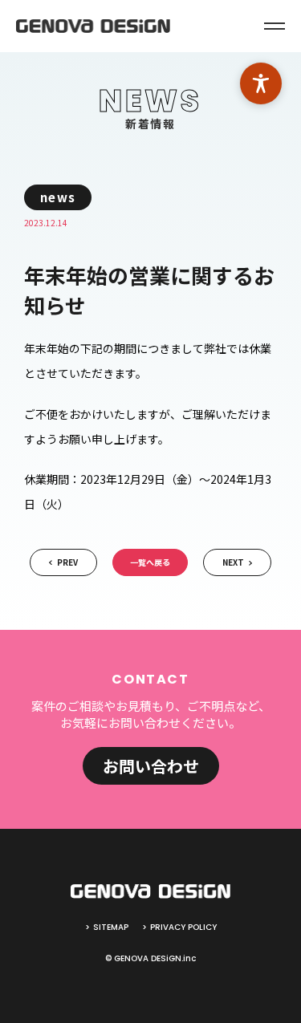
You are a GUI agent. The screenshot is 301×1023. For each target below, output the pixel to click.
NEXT (233, 562)
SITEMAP (110, 927)
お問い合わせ (151, 765)
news (58, 197)
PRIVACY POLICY (183, 927)
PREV (67, 562)
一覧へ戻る (150, 562)
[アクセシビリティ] (261, 83)
